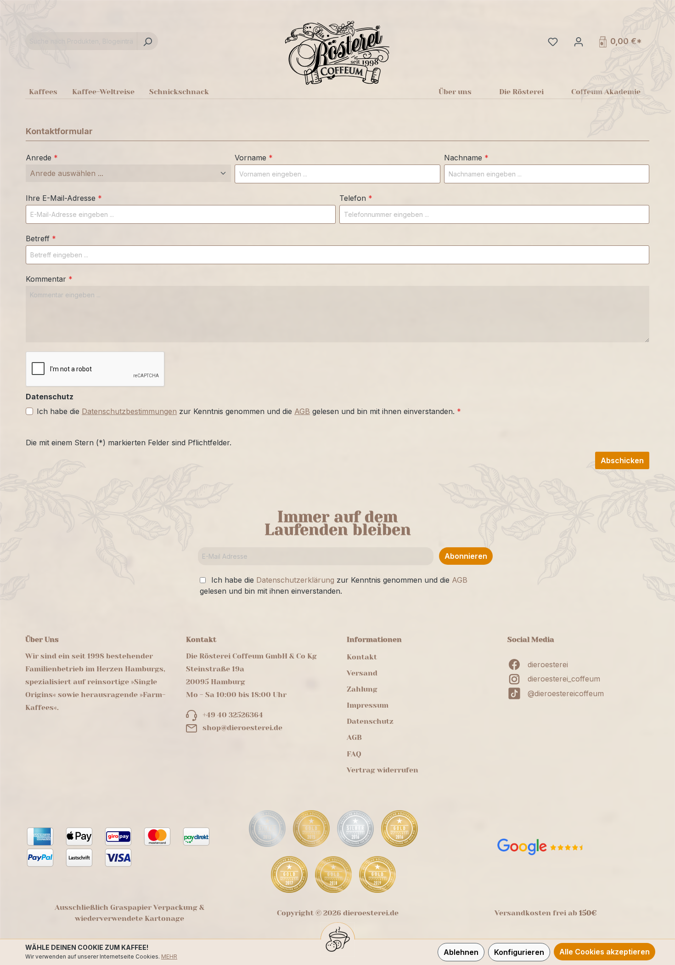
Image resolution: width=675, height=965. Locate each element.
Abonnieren (465, 556)
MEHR (169, 956)
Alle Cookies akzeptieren (604, 951)
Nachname (466, 157)
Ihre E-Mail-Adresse (64, 198)
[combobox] (81, 41)
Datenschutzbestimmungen (129, 411)
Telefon (355, 198)
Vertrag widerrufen (382, 770)
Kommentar (49, 279)
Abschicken (622, 460)
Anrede (42, 157)
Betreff (41, 238)
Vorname (254, 157)
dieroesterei (548, 664)
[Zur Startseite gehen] (337, 52)
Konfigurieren (519, 952)
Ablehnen (461, 952)
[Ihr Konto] (578, 41)
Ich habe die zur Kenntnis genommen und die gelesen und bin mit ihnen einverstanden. (249, 411)
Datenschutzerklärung (295, 580)
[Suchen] (147, 41)
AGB (302, 411)
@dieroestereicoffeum (566, 693)
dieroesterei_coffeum (564, 678)
